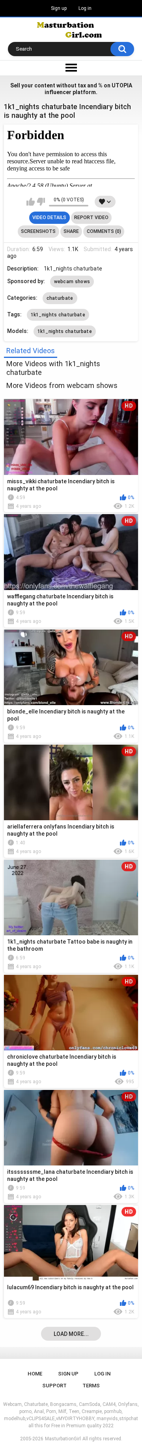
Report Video (91, 217)
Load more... (71, 1334)
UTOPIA (122, 85)
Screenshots (38, 231)
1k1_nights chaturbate (58, 315)
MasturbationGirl (63, 1439)
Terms (91, 1386)
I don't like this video (41, 202)
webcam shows (72, 281)
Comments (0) (104, 231)
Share (71, 231)
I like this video (30, 202)
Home (35, 1374)
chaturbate (60, 298)
